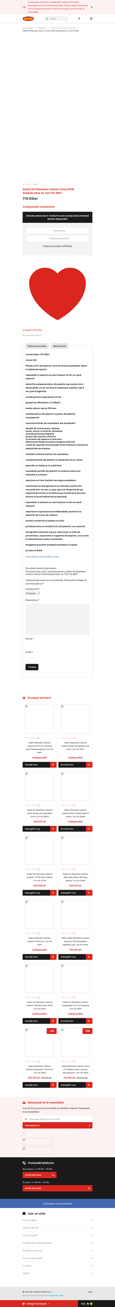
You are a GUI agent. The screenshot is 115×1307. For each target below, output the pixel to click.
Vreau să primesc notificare (57, 246)
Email (29, 652)
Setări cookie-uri (32, 1281)
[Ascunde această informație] (91, 7)
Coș (86, 1303)
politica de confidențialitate (63, 1133)
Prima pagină (28, 28)
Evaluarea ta (33, 589)
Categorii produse (36, 1303)
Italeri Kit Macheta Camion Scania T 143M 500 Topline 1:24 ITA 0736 (40, 877)
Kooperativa (54, 1295)
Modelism (42, 28)
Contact (27, 1266)
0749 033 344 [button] (33, 1175)
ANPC (26, 1273)
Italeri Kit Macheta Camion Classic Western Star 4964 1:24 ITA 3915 (39, 1005)
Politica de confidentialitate (37, 1243)
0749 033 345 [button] (33, 1188)
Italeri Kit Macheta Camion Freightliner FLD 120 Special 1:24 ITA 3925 (75, 1005)
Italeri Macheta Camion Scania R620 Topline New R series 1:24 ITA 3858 (75, 813)
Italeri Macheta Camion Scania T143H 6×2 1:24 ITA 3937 (39, 941)
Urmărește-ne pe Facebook (57, 1203)
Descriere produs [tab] (37, 346)
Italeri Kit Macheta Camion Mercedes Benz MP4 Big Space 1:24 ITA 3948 (75, 877)
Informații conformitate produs (42, 556)
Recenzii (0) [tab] (59, 346)
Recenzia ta (33, 600)
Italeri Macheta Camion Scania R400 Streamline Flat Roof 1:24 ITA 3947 (75, 746)
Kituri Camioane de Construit (63, 28)
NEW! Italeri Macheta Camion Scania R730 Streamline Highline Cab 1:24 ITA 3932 (75, 941)
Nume (30, 638)
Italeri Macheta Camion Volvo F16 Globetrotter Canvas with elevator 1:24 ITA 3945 (75, 1069)
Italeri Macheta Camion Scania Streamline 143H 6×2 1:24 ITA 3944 (39, 1069)
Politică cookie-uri (32, 1250)
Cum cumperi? (30, 1235)
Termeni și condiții (32, 1258)
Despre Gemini (31, 1227)
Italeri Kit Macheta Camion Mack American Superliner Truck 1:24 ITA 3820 (40, 813)
